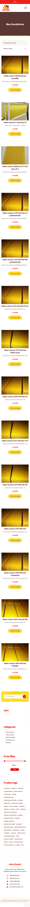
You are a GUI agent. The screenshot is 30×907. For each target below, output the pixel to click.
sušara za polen (8, 839)
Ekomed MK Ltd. (5, 900)
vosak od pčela (18, 842)
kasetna (6, 809)
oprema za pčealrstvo (10, 812)
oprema (23, 809)
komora (13, 809)
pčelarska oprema (20, 827)
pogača (21, 815)
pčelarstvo (17, 830)
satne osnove (21, 833)
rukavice (13, 833)
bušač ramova (18, 791)
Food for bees (10, 732)
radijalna (7, 833)
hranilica (21, 806)
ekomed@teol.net (14, 884)
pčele (23, 830)
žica (22, 845)
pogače (18, 818)
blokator (21, 788)
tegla (6, 842)
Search (24, 696)
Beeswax (8, 742)
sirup (17, 836)
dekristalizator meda (10, 800)
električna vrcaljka (17, 803)
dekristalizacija (8, 797)
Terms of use (26, 900)
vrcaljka (17, 845)
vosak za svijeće (9, 845)
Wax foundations (11, 737)
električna (7, 803)
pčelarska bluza (9, 827)
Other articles (10, 734)
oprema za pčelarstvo (10, 815)
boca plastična (8, 791)
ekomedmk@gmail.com (16, 886)
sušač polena (18, 839)
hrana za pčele (13, 806)
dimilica (20, 800)
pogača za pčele (9, 818)
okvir (18, 809)
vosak (10, 842)
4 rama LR (7, 788)
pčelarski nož (8, 830)
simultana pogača (9, 836)
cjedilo (14, 794)
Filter (14, 769)
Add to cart (14, 90)
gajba (6, 806)
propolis (19, 824)
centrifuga (7, 794)
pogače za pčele (9, 821)
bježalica (14, 788)
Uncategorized (10, 740)
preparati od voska (9, 824)
